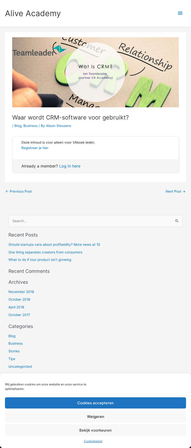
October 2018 (19, 299)
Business (30, 126)
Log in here (69, 165)
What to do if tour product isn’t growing (39, 260)
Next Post (176, 191)
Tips (11, 359)
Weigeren (95, 416)
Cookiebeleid (93, 441)
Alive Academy (33, 13)
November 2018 (21, 292)
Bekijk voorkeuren (95, 430)
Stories (14, 351)
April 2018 (16, 307)
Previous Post (18, 191)
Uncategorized (20, 366)
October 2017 (19, 315)
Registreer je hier (34, 148)
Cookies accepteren (95, 403)
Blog (17, 126)
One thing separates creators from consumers (45, 252)
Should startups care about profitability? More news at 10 (54, 244)
